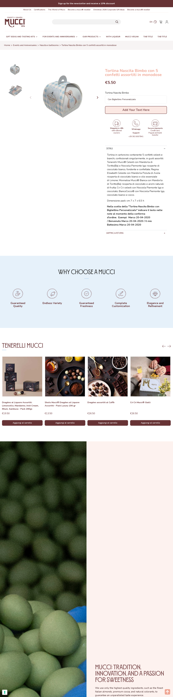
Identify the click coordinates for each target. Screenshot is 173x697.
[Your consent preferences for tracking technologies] (4, 692)
